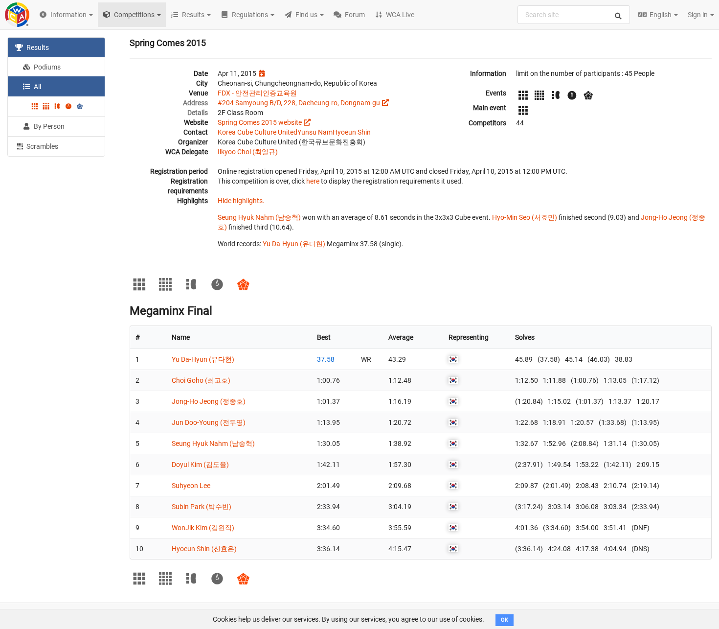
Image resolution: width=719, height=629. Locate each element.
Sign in (698, 15)
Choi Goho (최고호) (201, 380)
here (312, 181)
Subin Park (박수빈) (201, 507)
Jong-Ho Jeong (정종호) (209, 401)
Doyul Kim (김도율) (200, 464)
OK (504, 620)
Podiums (46, 67)
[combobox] (573, 14)
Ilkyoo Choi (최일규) (248, 152)
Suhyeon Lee (191, 485)
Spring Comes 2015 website (260, 122)
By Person (48, 126)
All (36, 87)
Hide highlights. (241, 201)
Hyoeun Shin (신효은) (204, 549)
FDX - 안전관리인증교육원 (257, 93)
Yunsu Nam (315, 132)
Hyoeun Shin (352, 132)
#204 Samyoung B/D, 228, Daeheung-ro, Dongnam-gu (299, 103)
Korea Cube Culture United (257, 132)
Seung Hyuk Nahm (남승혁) (259, 217)
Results (37, 47)
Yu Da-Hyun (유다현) (294, 244)
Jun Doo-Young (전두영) (209, 422)
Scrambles (41, 146)
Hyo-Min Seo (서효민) (524, 217)
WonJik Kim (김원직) (203, 528)
